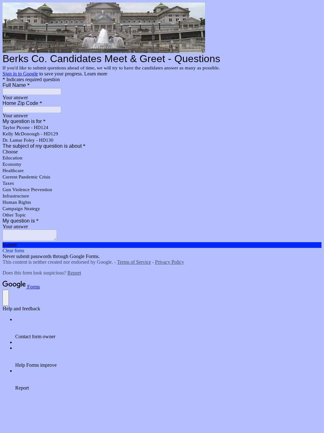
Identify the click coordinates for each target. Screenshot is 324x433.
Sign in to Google (20, 73)
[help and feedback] (6, 298)
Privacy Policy (169, 262)
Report (74, 272)
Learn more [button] (95, 73)
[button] (162, 245)
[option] (162, 152)
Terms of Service (134, 262)
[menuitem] (168, 328)
